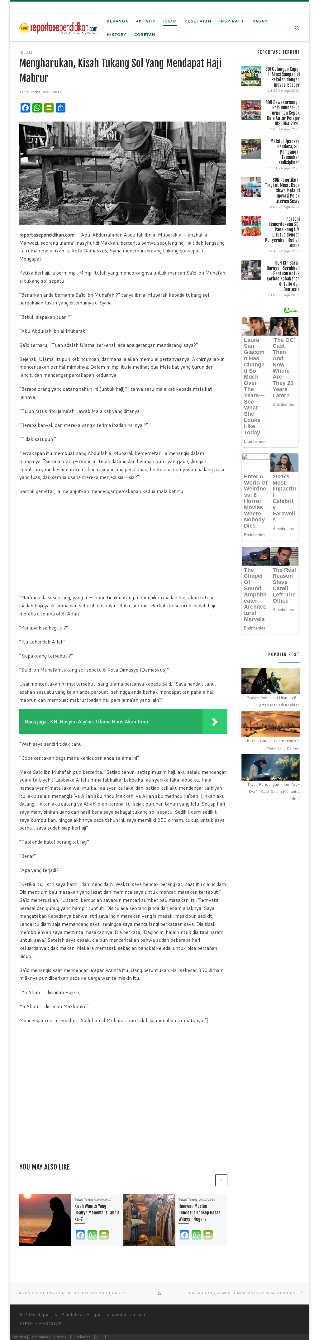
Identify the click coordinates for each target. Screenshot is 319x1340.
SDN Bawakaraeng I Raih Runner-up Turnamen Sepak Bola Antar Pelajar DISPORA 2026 (282, 113)
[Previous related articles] (208, 1180)
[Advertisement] (123, 544)
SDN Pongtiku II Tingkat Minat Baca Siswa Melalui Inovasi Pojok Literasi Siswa (282, 190)
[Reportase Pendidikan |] (58, 28)
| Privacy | (60, 1336)
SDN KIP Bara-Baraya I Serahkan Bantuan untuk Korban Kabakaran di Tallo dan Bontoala (283, 276)
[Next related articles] (221, 1180)
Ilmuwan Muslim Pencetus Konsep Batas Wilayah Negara (199, 1213)
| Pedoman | (39, 1336)
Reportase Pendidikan (61, 1314)
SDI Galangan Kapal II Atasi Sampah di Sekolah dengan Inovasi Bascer (282, 77)
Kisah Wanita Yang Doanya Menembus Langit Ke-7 (96, 1213)
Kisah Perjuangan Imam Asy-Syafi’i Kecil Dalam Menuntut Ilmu (274, 791)
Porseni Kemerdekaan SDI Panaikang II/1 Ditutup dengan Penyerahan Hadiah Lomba (282, 232)
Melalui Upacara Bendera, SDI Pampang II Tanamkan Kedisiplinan (285, 152)
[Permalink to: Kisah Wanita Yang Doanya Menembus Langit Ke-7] (45, 1220)
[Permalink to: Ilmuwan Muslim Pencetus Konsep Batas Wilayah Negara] (149, 1220)
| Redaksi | (19, 1336)
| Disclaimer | (81, 1336)
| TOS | (100, 1336)
